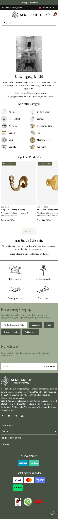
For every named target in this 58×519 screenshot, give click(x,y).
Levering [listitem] (36, 325)
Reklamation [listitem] (30, 332)
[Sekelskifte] (29, 381)
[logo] (27, 15)
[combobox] (31, 23)
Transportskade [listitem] (11, 332)
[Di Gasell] (18, 502)
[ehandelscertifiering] (27, 501)
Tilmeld (47, 366)
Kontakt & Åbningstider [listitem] (14, 325)
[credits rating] (38, 501)
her (18, 93)
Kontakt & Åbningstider (12, 7)
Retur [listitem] (49, 325)
